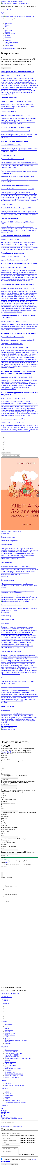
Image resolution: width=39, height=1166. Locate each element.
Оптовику (4, 1080)
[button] (6, 616)
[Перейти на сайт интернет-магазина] (8, 729)
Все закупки (5, 724)
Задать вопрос (6, 68)
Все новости (5, 612)
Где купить (4, 1088)
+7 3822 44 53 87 (6, 997)
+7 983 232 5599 (6, 10)
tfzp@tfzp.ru (4, 13)
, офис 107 (10, 993)
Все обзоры (4, 702)
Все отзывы (4, 576)
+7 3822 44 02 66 (6, 1000)
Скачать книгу (16, 531)
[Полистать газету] (7, 727)
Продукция (4, 1046)
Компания (4, 1021)
